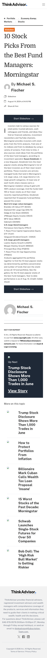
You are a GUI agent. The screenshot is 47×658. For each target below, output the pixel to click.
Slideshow (9, 30)
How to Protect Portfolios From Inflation (26, 451)
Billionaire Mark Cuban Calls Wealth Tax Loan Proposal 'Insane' (28, 479)
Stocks (21, 21)
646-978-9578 (9, 622)
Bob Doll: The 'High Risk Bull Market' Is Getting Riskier (28, 559)
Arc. (22, 649)
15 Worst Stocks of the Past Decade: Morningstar (28, 505)
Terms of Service (17, 652)
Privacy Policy (30, 652)
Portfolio (11, 18)
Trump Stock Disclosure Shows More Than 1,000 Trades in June (28, 423)
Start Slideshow (22, 118)
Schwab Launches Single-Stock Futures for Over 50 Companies (28, 531)
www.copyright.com (22, 338)
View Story (18, 390)
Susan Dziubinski (31, 159)
